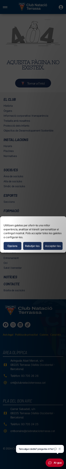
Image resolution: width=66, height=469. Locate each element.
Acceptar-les (53, 246)
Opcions (12, 246)
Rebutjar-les (32, 246)
